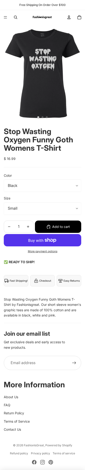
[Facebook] (34, 462)
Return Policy (14, 413)
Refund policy (19, 453)
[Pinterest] (51, 462)
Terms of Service (17, 421)
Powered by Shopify (58, 445)
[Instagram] (42, 462)
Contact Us (12, 429)
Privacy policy (40, 453)
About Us (11, 397)
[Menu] (5, 17)
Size (7, 198)
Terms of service (64, 453)
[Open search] (15, 17)
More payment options (42, 251)
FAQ (7, 405)
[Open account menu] (69, 17)
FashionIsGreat (34, 445)
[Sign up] (74, 363)
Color (8, 175)
